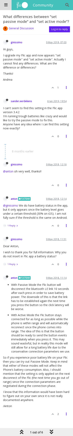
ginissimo (16, 42)
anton (14, 198)
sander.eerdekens (21, 101)
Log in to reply (59, 29)
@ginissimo (10, 205)
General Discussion (21, 28)
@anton (8, 171)
